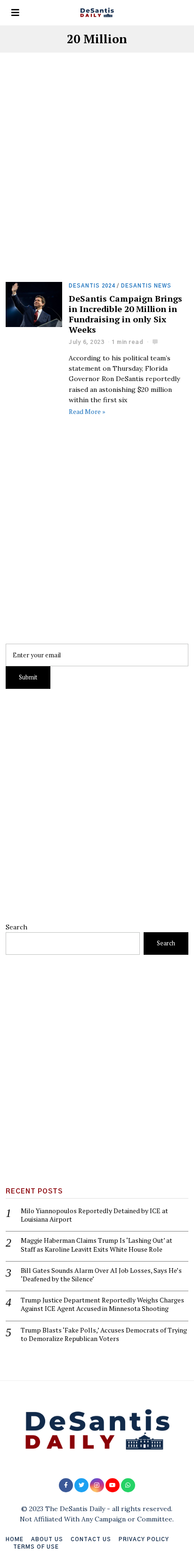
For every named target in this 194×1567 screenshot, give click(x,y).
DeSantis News (146, 285)
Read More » (87, 411)
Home (15, 1539)
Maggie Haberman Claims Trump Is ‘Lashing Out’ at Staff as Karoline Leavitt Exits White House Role (96, 1244)
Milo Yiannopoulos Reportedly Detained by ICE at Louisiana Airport (94, 1215)
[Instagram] (97, 1485)
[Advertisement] (97, 181)
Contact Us (91, 1539)
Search (16, 927)
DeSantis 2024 (92, 285)
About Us (47, 1539)
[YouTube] (112, 1485)
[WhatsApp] (128, 1485)
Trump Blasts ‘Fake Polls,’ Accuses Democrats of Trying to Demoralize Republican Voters (104, 1334)
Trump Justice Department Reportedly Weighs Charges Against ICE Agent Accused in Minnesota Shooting (102, 1304)
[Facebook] (66, 1485)
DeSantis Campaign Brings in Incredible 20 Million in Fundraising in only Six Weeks (125, 314)
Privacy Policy (144, 1539)
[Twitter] (81, 1485)
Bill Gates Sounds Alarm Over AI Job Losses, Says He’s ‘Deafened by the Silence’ (101, 1274)
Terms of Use (36, 1547)
